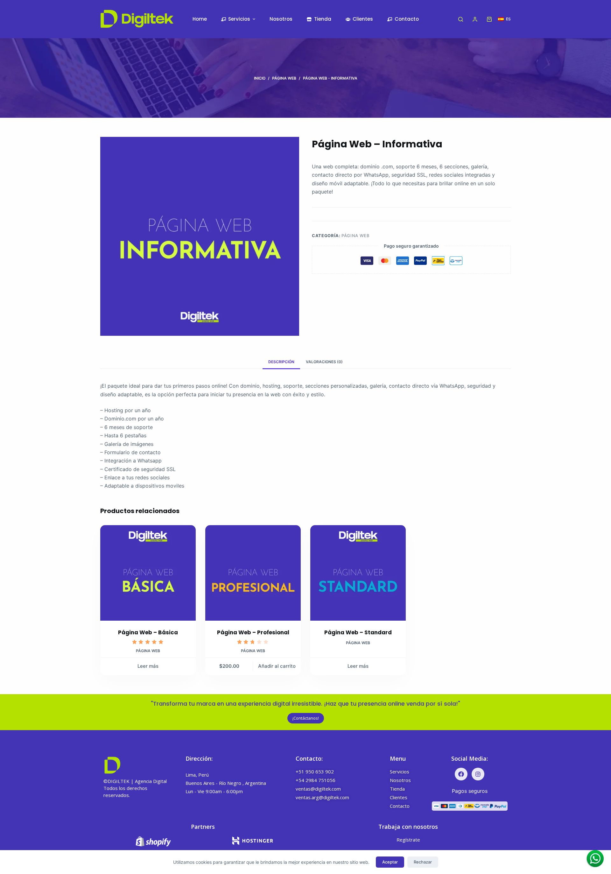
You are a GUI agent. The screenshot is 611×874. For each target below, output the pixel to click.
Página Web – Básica (148, 632)
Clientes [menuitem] (363, 19)
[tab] (281, 362)
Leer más (147, 666)
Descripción (281, 361)
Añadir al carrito (277, 666)
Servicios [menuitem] (239, 19)
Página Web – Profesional (253, 632)
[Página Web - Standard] (358, 573)
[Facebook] (461, 774)
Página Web (355, 235)
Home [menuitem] (200, 19)
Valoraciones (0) (324, 361)
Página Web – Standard (358, 632)
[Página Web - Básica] (148, 573)
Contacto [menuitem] (407, 19)
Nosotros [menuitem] (281, 19)
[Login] (475, 19)
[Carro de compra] (489, 19)
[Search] (460, 19)
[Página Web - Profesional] (253, 573)
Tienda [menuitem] (322, 19)
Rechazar (423, 861)
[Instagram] (478, 774)
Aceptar (390, 861)
